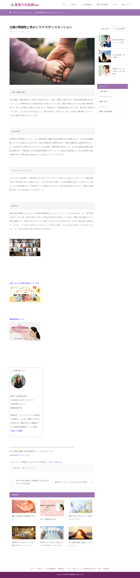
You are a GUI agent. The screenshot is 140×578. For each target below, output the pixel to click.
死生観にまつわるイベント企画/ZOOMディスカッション (22, 543)
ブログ (115, 4)
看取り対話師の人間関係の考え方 (23, 517)
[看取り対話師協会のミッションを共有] (105, 41)
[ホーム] (10, 12)
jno (19, 468)
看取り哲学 (103, 101)
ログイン (17, 455)
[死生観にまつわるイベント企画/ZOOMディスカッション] (24, 532)
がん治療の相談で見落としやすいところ (80, 544)
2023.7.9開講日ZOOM (48, 519)
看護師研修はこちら (17, 319)
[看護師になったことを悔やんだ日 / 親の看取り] (105, 71)
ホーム (64, 4)
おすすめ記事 (120, 29)
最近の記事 (105, 29)
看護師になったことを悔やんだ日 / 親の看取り (118, 71)
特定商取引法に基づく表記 (92, 569)
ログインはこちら (55, 462)
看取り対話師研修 (102, 4)
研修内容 (61, 569)
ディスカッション (24, 31)
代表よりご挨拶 (16, 431)
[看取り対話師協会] (25, 5)
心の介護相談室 (87, 4)
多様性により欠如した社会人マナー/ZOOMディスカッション (51, 543)
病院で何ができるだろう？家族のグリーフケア (80, 517)
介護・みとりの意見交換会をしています (24, 283)
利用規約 (106, 569)
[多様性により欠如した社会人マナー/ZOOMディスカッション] (52, 532)
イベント (102, 106)
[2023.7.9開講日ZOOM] (52, 508)
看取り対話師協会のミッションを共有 (118, 41)
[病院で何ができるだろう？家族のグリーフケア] (80, 506)
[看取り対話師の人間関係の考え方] (24, 506)
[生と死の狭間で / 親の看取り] (105, 56)
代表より (74, 4)
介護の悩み (103, 91)
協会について (126, 4)
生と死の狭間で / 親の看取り (118, 56)
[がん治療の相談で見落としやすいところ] (80, 532)
